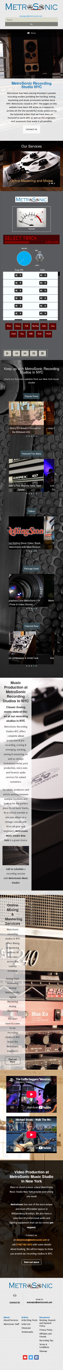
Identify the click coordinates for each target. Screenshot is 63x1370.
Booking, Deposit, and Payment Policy (47, 1323)
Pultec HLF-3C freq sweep (31, 543)
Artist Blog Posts (29, 1320)
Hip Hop (35, 326)
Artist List (26, 1324)
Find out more (31, 1262)
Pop (22, 333)
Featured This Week (31, 453)
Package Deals (31, 568)
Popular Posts (31, 396)
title (36, 250)
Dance (18, 326)
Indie (44, 326)
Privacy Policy (45, 1330)
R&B (31, 333)
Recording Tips (46, 1340)
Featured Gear (32, 625)
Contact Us (31, 129)
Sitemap (43, 1351)
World (48, 333)
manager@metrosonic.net (30, 16)
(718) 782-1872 (24, 1244)
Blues (9, 326)
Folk (26, 326)
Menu (33, 33)
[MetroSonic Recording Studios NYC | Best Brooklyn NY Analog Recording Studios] (31, 6)
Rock (39, 333)
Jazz (53, 326)
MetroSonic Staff (11, 1324)
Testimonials (27, 1332)
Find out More (12, 1060)
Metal (13, 333)
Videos (31, 511)
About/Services (11, 1320)
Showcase (26, 1328)
